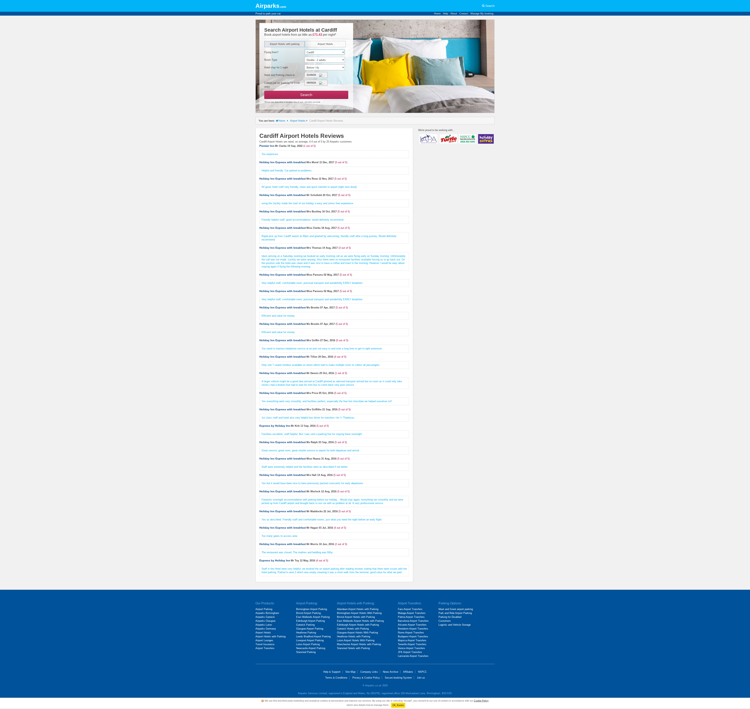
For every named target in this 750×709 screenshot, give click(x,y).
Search (490, 5)
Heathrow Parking (306, 632)
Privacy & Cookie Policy (366, 677)
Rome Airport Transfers (411, 632)
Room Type (270, 59)
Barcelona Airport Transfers (413, 620)
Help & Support (331, 671)
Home (437, 13)
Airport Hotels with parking (284, 44)
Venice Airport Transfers (411, 648)
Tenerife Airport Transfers (412, 644)
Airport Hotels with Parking (270, 636)
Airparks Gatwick (265, 616)
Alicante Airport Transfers (412, 624)
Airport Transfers (264, 648)
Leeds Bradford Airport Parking (313, 636)
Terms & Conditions (336, 677)
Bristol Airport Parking (308, 613)
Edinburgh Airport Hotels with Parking (358, 624)
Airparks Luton (263, 624)
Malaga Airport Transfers (412, 613)
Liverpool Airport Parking (310, 640)
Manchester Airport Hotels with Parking (359, 644)
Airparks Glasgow (265, 620)
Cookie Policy (481, 700)
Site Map (350, 671)
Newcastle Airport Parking (310, 648)
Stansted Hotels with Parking (353, 648)
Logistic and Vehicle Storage (454, 624)
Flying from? (271, 52)
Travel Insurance (264, 644)
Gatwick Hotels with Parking (353, 628)
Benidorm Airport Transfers (413, 628)
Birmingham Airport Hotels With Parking (359, 613)
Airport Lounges (264, 640)
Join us (421, 677)
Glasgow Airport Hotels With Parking (357, 632)
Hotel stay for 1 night (276, 67)
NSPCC (422, 671)
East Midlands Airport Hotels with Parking (360, 620)
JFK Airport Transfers (410, 652)
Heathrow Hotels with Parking (353, 636)
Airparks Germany (265, 628)
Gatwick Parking (305, 624)
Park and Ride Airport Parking (455, 613)
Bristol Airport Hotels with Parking (356, 616)
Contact (463, 13)
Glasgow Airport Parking (309, 628)
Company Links (369, 671)
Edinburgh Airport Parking (310, 620)
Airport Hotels (325, 44)
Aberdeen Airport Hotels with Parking (357, 609)
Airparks (270, 6)
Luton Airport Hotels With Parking (355, 640)
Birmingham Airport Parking (311, 609)
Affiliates (408, 671)
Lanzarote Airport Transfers (413, 656)
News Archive (390, 671)
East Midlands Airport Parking (313, 616)
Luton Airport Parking (308, 644)
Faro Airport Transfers (410, 609)
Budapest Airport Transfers (413, 636)
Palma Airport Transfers (411, 616)
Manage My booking (482, 13)
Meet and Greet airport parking (455, 609)
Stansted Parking (306, 652)
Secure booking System (398, 677)
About (453, 13)
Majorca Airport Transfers (412, 640)
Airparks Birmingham (267, 613)
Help (445, 13)
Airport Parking (263, 609)
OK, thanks (398, 705)
